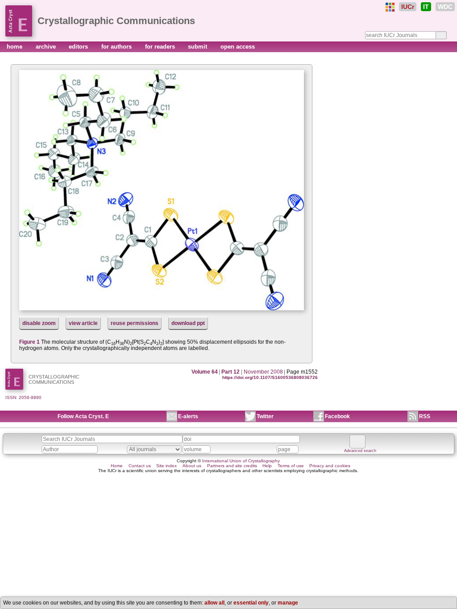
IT (426, 6)
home (15, 46)
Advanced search (360, 451)
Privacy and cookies (329, 465)
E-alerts (188, 416)
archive (47, 46)
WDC (445, 6)
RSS (424, 416)
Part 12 (230, 372)
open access (237, 46)
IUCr (407, 6)
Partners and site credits (232, 465)
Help (267, 465)
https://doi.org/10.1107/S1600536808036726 (270, 377)
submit (198, 46)
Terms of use (291, 465)
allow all (214, 603)
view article (83, 323)
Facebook (337, 416)
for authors (117, 46)
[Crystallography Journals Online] (390, 7)
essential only (251, 603)
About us (192, 465)
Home (117, 465)
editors (79, 46)
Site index (166, 465)
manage (288, 603)
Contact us (140, 465)
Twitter (265, 416)
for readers (161, 46)
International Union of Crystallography (241, 460)
